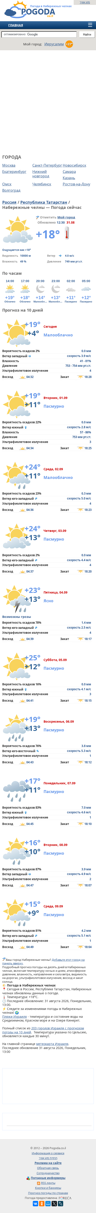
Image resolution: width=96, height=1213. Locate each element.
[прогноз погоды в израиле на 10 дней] (25, 16)
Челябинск (41, 184)
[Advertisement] (48, 102)
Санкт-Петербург (47, 165)
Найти (87, 34)
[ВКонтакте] (35, 1203)
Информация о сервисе (48, 1153)
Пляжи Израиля (14, 1016)
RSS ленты (48, 1183)
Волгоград (11, 190)
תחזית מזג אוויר (48, 1158)
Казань (69, 178)
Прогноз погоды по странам (48, 1193)
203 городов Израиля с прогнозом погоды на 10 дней (43, 1030)
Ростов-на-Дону (76, 184)
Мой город (66, 217)
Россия (9, 202)
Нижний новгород (40, 173)
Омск (6, 184)
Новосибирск (74, 165)
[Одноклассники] (41, 1203)
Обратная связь (48, 1168)
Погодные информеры (48, 1178)
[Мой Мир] (48, 1203)
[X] (54, 1203)
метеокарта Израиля (52, 1044)
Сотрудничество (48, 1173)
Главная (15, 25)
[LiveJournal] (60, 1203)
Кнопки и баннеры (48, 1188)
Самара (69, 171)
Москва (8, 165)
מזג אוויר (85, 2)
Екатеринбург (14, 171)
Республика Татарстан (43, 202)
